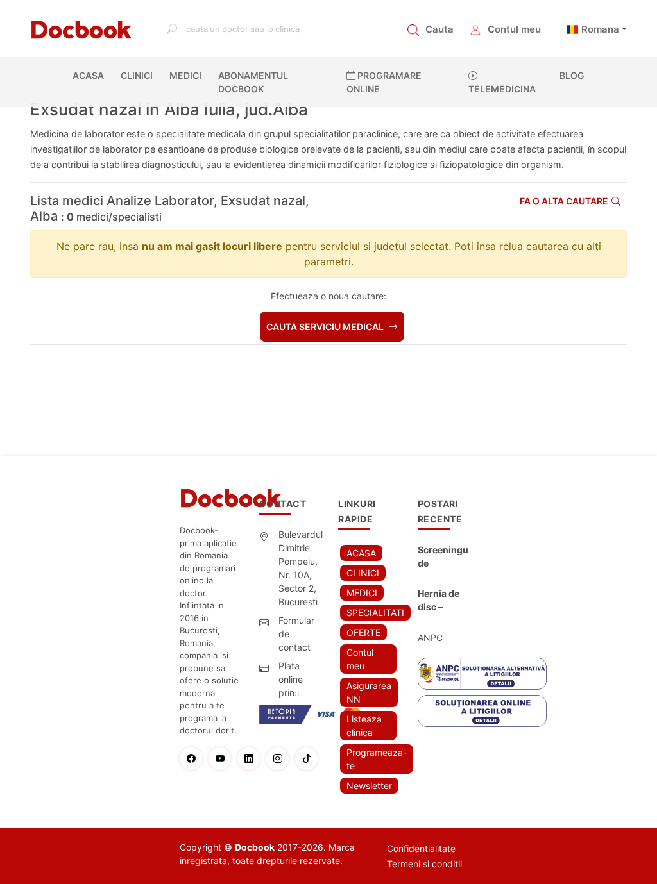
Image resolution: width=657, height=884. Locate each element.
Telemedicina (502, 88)
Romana (600, 29)
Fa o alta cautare (564, 201)
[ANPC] (482, 674)
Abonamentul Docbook (253, 82)
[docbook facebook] (194, 758)
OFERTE (363, 632)
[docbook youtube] (223, 758)
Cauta (439, 29)
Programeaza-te (376, 759)
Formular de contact (296, 634)
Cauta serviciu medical (326, 326)
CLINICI (137, 75)
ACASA (91, 75)
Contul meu (514, 29)
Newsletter (369, 785)
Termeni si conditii (424, 863)
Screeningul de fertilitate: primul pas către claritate (443, 557)
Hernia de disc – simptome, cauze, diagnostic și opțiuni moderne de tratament (441, 600)
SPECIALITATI (375, 612)
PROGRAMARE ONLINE (384, 82)
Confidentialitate (421, 848)
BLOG (571, 75)
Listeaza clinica (364, 725)
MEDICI (185, 75)
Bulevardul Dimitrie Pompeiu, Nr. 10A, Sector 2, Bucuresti (300, 568)
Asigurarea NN (368, 692)
